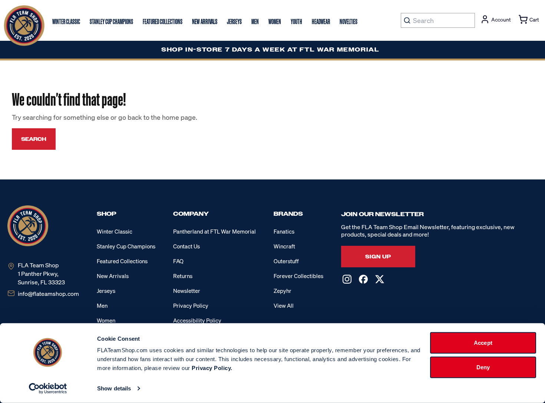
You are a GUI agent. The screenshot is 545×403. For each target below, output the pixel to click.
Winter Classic (114, 231)
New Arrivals (113, 276)
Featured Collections (122, 261)
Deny (483, 367)
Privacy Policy (190, 305)
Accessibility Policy (197, 320)
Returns (182, 276)
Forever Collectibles (298, 276)
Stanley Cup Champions (126, 246)
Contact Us (186, 246)
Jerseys (106, 290)
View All (284, 305)
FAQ (178, 261)
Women (106, 320)
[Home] (24, 25)
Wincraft (284, 246)
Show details (114, 388)
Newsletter (186, 290)
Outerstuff (286, 261)
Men (102, 305)
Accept (483, 343)
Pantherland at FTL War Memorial (214, 231)
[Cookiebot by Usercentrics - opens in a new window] (48, 388)
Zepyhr (282, 290)
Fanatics (284, 231)
